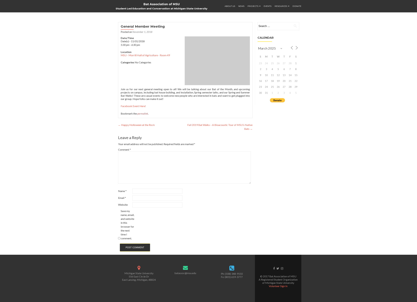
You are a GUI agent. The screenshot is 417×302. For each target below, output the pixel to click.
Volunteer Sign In (278, 286)
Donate (297, 6)
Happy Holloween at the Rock (136, 124)
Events (267, 6)
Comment (124, 149)
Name (122, 191)
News (241, 6)
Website (123, 204)
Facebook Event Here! (133, 106)
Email (122, 197)
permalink (142, 113)
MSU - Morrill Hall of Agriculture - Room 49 (145, 55)
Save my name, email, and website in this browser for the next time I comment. (127, 224)
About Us (230, 6)
